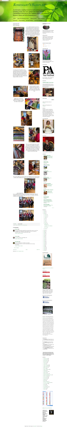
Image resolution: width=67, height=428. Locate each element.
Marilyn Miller (17, 241)
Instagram (48, 18)
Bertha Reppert (45, 360)
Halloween (44, 372)
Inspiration (44, 379)
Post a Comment (16, 247)
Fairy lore (44, 368)
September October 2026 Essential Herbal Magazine (50, 185)
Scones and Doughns (46, 204)
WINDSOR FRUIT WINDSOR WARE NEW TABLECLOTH (50, 192)
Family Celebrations (46, 369)
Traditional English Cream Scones (48, 82)
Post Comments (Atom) (20, 251)
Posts (45, 44)
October (45, 214)
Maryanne (16, 229)
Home (14, 18)
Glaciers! (48, 165)
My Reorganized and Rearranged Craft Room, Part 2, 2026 (50, 157)
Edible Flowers (45, 367)
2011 (44, 245)
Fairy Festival (21, 20)
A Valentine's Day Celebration (48, 225)
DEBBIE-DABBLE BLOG (47, 155)
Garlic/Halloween (45, 371)
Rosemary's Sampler (29, 4)
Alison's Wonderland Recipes (47, 199)
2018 (44, 236)
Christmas (44, 362)
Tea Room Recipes (38, 20)
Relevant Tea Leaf (46, 177)
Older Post (38, 249)
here (45, 39)
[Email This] (18, 223)
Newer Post (14, 249)
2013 (44, 242)
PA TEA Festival (29, 20)
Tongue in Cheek (46, 161)
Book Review (45, 361)
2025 (44, 212)
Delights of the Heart (46, 164)
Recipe (44, 384)
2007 (44, 250)
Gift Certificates (41, 18)
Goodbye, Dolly (49, 171)
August (45, 217)
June (45, 218)
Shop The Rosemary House (23, 18)
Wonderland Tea (46, 224)
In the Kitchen (45, 378)
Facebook (15, 20)
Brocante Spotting (46, 162)
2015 (44, 240)
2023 (44, 230)
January (45, 228)
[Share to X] (20, 223)
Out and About (45, 383)
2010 (44, 246)
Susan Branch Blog (46, 196)
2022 (44, 231)
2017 (44, 237)
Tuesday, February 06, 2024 (19, 233)
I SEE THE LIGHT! (46, 197)
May (45, 219)
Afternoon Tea (45, 358)
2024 (44, 213)
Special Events (33, 18)
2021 (44, 232)
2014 (44, 241)
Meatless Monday (45, 381)
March (45, 222)
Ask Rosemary (45, 359)
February (45, 223)
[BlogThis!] (19, 223)
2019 (44, 235)
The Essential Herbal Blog (47, 183)
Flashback (44, 370)
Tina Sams (16, 236)
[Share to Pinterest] (21, 223)
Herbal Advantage (45, 373)
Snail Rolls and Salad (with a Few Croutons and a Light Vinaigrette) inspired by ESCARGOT (48, 201)
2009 (44, 247)
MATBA (44, 380)
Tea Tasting (45, 385)
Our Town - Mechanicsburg (47, 382)
